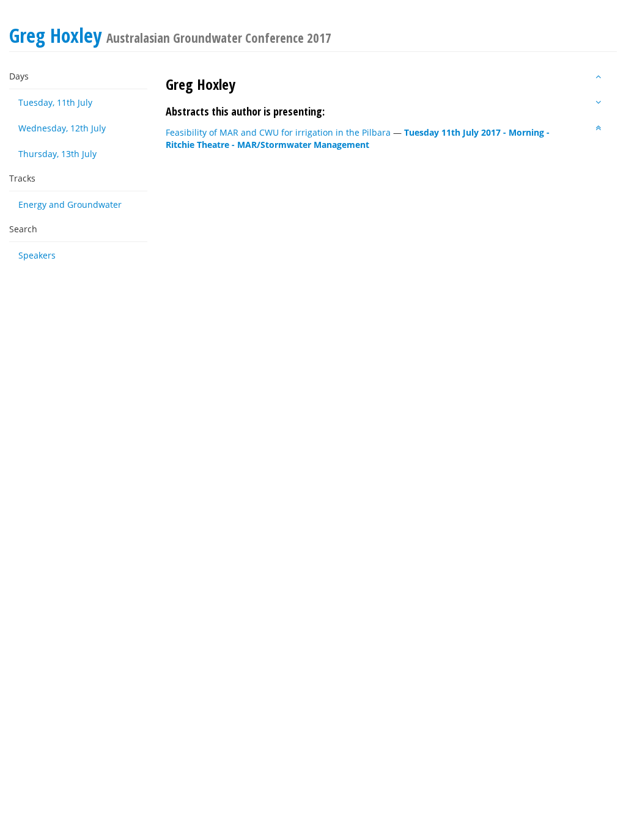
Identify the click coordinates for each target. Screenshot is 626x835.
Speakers (37, 255)
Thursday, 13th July (57, 154)
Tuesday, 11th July (55, 102)
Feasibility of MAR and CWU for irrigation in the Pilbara (278, 132)
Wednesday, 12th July (62, 128)
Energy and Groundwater (70, 204)
